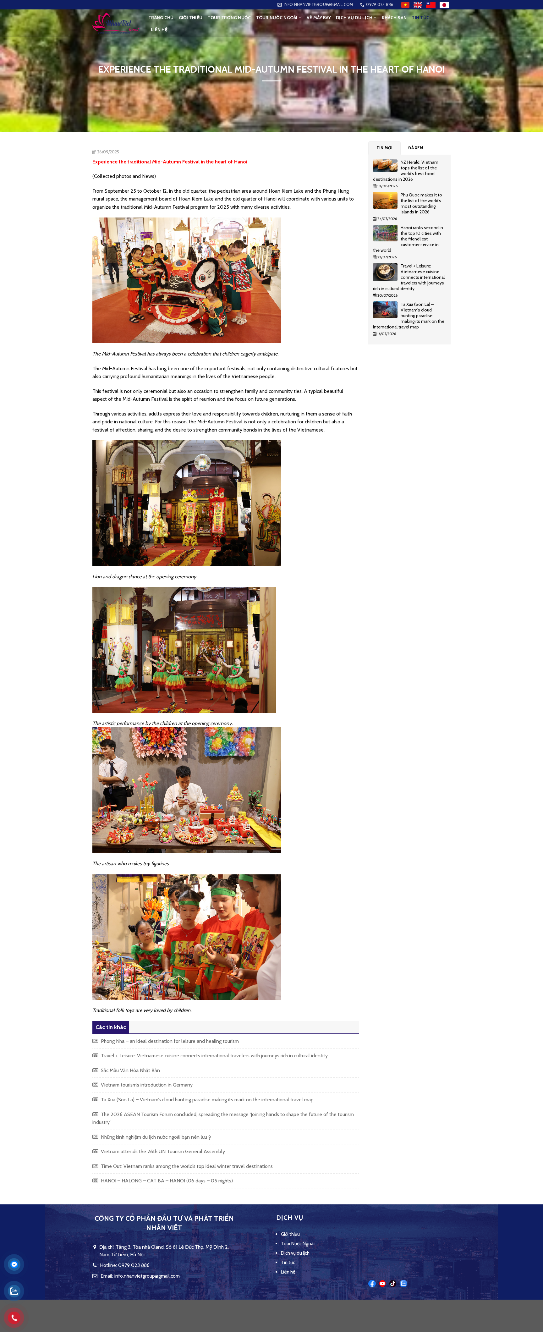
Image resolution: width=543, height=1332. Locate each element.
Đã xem (415, 148)
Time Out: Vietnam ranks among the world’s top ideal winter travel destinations (186, 1166)
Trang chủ (161, 17)
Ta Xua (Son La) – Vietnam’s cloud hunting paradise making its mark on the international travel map (207, 1100)
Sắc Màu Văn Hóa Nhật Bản (130, 1070)
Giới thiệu (191, 17)
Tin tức (420, 17)
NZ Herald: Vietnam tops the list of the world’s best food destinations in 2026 (405, 170)
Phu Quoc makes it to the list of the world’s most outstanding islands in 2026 (421, 203)
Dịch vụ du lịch (354, 17)
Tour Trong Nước (229, 17)
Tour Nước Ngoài (277, 17)
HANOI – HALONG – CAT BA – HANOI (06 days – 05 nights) (166, 1181)
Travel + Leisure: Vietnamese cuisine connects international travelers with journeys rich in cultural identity (214, 1056)
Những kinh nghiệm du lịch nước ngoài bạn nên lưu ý (155, 1137)
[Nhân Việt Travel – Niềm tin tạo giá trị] (115, 23)
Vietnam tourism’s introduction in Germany (146, 1085)
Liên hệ (159, 29)
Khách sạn (394, 17)
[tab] (384, 148)
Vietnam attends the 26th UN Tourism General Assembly (162, 1151)
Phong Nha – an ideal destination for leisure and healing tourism (169, 1041)
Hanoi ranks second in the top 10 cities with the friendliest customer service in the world (408, 239)
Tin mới (384, 148)
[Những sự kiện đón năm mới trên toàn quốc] (387, 167)
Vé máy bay (319, 17)
